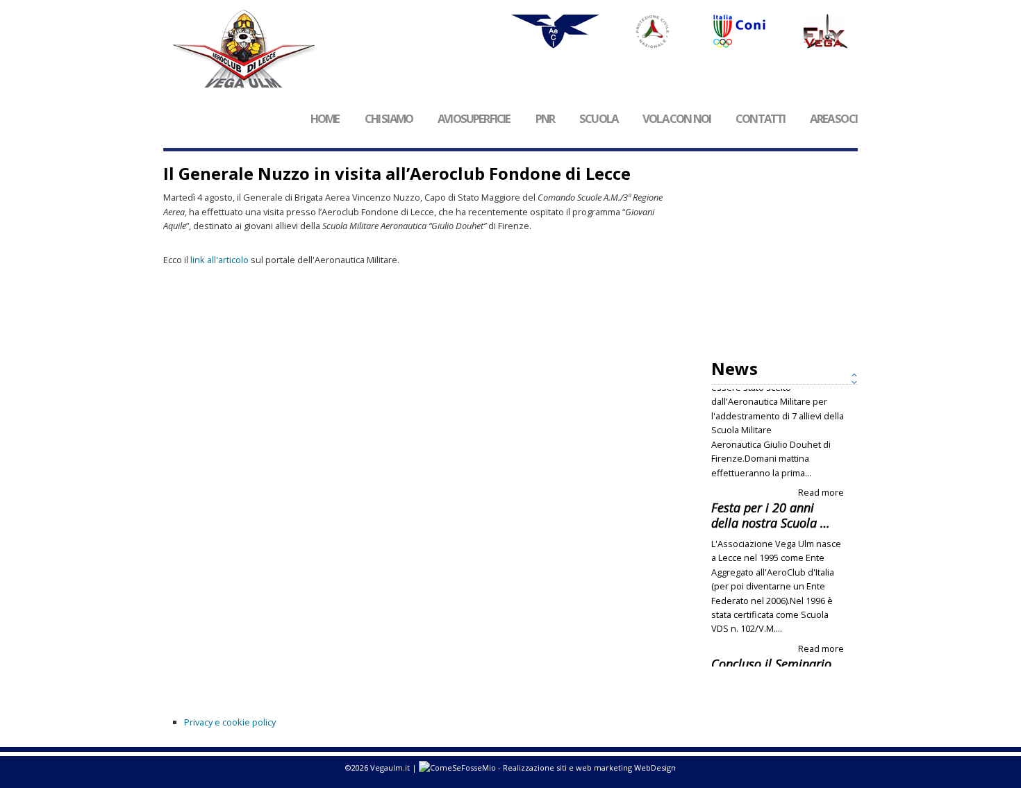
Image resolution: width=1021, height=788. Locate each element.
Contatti (760, 119)
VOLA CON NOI (676, 119)
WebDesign (654, 767)
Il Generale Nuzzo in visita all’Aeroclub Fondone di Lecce (397, 173)
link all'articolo (219, 259)
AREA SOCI (833, 119)
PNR (545, 119)
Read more (821, 441)
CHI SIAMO (389, 119)
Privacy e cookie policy (230, 722)
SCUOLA (598, 119)
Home (325, 119)
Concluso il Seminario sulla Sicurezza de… (771, 621)
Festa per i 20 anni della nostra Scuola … (770, 464)
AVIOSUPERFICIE (474, 119)
